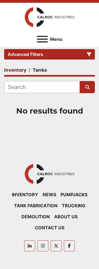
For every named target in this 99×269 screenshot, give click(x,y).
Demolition (35, 216)
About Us (66, 216)
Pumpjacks (74, 194)
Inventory (25, 194)
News (49, 194)
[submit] (87, 87)
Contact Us (49, 227)
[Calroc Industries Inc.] (50, 173)
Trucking (73, 205)
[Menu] (42, 39)
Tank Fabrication (35, 205)
